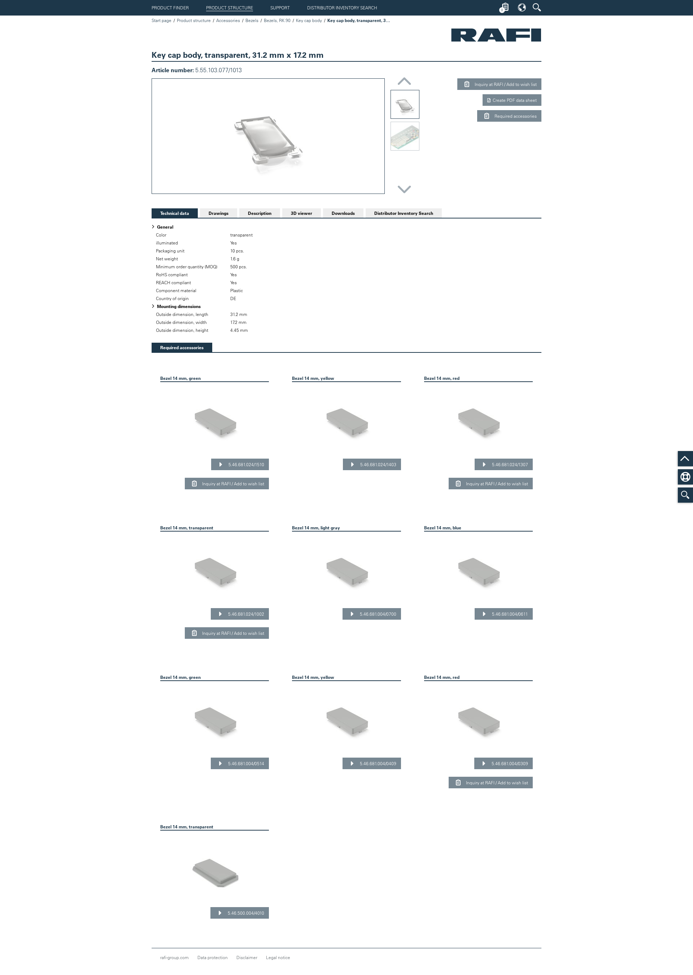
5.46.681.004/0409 (377, 763)
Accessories (228, 20)
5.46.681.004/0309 (509, 763)
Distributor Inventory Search (342, 7)
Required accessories (515, 116)
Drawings (218, 213)
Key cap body (309, 20)
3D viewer (301, 213)
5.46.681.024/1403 (377, 464)
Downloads (343, 213)
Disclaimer (246, 957)
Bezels (251, 20)
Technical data (170, 213)
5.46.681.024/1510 (245, 464)
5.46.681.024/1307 (509, 464)
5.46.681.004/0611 (509, 614)
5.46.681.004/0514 (245, 763)
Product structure (229, 7)
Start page (161, 20)
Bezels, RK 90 (277, 20)
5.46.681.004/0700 (377, 614)
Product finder (170, 7)
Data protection (212, 957)
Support (280, 7)
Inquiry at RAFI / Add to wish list (505, 84)
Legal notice (278, 957)
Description (259, 213)
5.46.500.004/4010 (245, 913)
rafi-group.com (174, 957)
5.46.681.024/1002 (245, 614)
